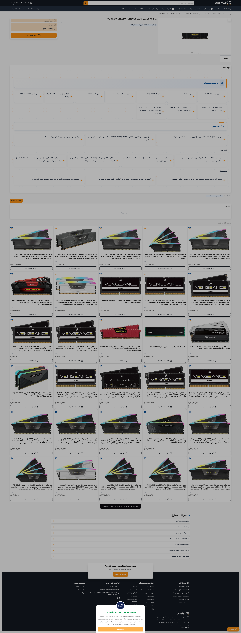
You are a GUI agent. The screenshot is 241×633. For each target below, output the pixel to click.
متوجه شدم (120, 629)
